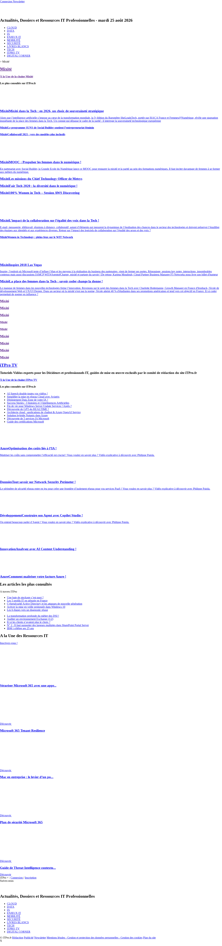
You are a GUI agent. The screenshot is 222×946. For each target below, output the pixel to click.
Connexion (17, 877)
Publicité (28, 937)
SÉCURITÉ (13, 43)
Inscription (30, 877)
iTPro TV (8, 365)
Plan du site (149, 937)
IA (8, 33)
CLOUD (12, 27)
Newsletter (40, 937)
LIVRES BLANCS (18, 46)
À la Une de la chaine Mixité (16, 76)
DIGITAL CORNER (18, 55)
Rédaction (17, 937)
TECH (10, 49)
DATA (10, 30)
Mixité (6, 69)
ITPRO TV (13, 52)
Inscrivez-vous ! (9, 643)
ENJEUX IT (14, 37)
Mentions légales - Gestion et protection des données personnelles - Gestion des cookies (94, 937)
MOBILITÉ (13, 40)
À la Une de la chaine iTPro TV (18, 379)
